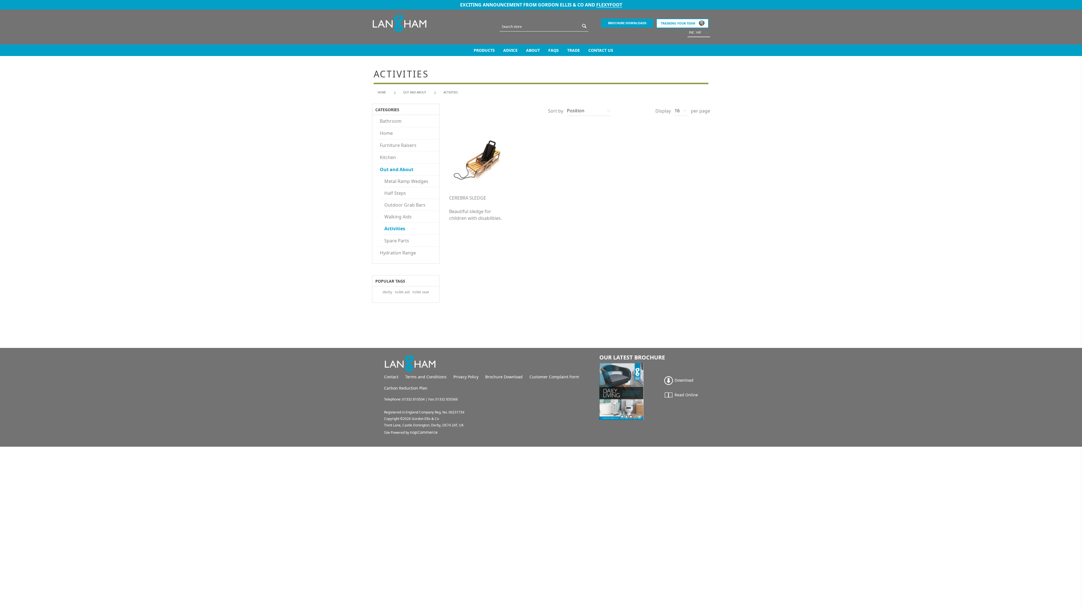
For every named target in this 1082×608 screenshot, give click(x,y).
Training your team (678, 23)
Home (382, 92)
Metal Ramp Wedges (406, 181)
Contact (391, 376)
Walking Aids (398, 217)
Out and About (396, 169)
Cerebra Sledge (467, 198)
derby (387, 292)
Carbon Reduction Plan (405, 388)
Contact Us (600, 50)
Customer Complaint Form (554, 376)
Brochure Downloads (627, 23)
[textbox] (540, 26)
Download (683, 380)
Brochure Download (504, 376)
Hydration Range (398, 253)
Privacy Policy (465, 376)
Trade (573, 50)
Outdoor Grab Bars (404, 205)
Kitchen (388, 157)
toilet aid (402, 292)
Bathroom (391, 121)
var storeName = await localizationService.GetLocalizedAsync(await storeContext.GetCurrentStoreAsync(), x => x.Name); (399, 23)
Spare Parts (396, 241)
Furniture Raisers (398, 145)
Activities (394, 228)
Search (584, 26)
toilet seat (421, 292)
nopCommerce (424, 432)
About (533, 50)
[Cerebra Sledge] (479, 159)
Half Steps (395, 193)
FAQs (553, 50)
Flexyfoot (609, 5)
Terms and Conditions (426, 376)
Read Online (685, 394)
